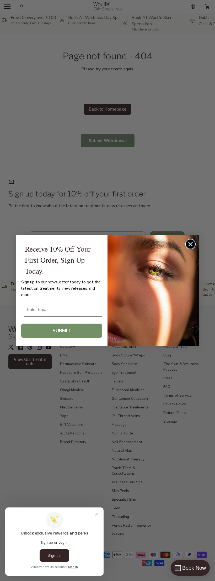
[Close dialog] (190, 244)
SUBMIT (61, 331)
